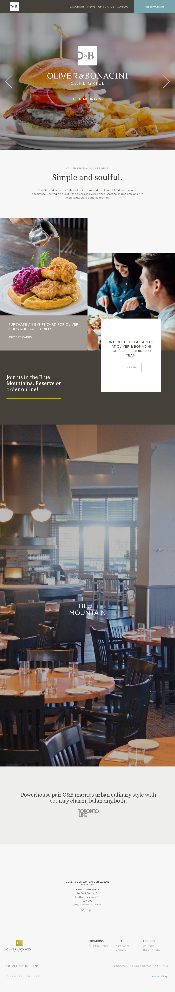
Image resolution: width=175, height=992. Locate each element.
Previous (8, 82)
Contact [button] (123, 6)
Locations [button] (77, 6)
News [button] (91, 6)
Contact (148, 946)
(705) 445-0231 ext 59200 (87, 904)
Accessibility (160, 976)
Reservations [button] (154, 6)
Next (166, 82)
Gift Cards (106, 6)
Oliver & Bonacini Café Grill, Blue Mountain (87, 883)
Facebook (90, 910)
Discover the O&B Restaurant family (141, 965)
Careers (131, 367)
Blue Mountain (87, 99)
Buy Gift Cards (20, 337)
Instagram (83, 910)
